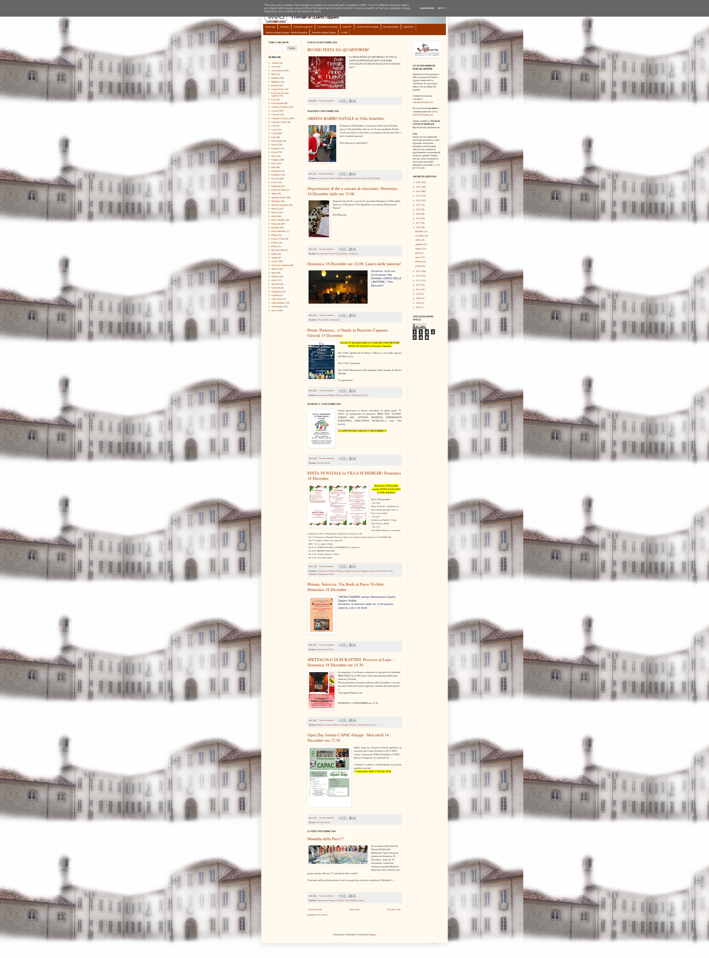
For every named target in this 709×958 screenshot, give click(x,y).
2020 (418, 209)
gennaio (419, 265)
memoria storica (278, 197)
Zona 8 (365, 395)
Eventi (274, 152)
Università (275, 287)
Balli (273, 74)
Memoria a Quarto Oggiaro (324, 32)
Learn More (427, 8)
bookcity (275, 85)
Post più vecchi (394, 909)
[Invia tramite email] (340, 101)
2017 (418, 222)
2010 (418, 293)
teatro (273, 280)
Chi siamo (284, 26)
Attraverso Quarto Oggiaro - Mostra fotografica (286, 32)
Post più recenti (315, 909)
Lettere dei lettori (278, 189)
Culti (273, 137)
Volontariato (353, 253)
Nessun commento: (327, 100)
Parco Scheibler (278, 219)
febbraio (419, 261)
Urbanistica (276, 291)
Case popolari (277, 103)
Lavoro (274, 182)
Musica (274, 208)
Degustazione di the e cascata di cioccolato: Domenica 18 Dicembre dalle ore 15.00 (352, 191)
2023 (418, 195)
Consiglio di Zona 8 (352, 178)
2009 (418, 298)
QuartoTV (347, 26)
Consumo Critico (278, 121)
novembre (419, 235)
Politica (274, 242)
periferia (347, 395)
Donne (274, 144)
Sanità (274, 257)
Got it (442, 8)
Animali (274, 62)
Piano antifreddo (278, 231)
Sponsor (275, 268)
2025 (418, 186)
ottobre (418, 239)
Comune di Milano (335, 178)
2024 (418, 191)
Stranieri (275, 276)
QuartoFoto (408, 26)
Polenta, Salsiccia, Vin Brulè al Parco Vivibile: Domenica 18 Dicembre (346, 586)
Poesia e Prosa (277, 238)
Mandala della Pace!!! (325, 838)
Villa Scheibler (374, 178)
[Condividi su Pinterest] (354, 101)
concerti (274, 110)
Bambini (331, 395)
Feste (273, 163)
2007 (418, 307)
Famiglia (364, 571)
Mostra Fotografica (279, 204)
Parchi (331, 649)
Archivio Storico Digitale (368, 26)
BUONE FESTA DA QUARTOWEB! (338, 49)
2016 (418, 227)
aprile (418, 252)
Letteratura (276, 186)
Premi (385, 571)
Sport (273, 272)
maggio (418, 248)
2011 (418, 289)
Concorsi (275, 114)
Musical (274, 212)
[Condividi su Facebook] (351, 101)
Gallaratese (276, 174)
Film (273, 167)
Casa (273, 99)
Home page (270, 26)
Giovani (364, 178)
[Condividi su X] (347, 101)
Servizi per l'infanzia (280, 265)
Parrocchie (276, 223)
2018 (418, 218)
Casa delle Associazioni (327, 26)
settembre (419, 244)
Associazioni (322, 178)
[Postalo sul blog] (344, 101)
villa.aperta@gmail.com (423, 101)
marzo (418, 257)
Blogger (372, 934)
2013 (418, 280)
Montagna (275, 200)
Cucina (331, 253)
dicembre (419, 231)
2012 (418, 284)
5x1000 (344, 32)
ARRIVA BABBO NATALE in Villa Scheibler (345, 118)
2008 (418, 302)
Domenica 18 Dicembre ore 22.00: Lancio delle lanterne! (354, 263)
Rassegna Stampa (391, 26)
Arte (273, 66)
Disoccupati (276, 140)
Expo (273, 155)
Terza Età (275, 283)
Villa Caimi (276, 298)
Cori (273, 125)
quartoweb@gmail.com (423, 114)
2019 (418, 213)
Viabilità (275, 295)
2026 (418, 182)
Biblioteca (275, 81)
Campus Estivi (277, 89)
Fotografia (275, 170)
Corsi (273, 129)
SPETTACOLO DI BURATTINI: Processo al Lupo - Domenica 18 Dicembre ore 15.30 (350, 662)
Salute (274, 253)
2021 (418, 204)
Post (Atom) (322, 914)
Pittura (379, 571)
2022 (418, 200)
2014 (418, 275)
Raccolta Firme (278, 249)
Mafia (274, 193)
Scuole (327, 463)
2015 (418, 271)
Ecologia (275, 148)
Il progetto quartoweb (303, 26)
